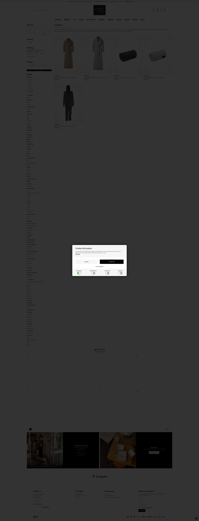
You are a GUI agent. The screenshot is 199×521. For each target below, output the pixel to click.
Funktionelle (107, 270)
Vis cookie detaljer (99, 266)
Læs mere (77, 254)
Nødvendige (79, 270)
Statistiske (120, 270)
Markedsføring (93, 270)
